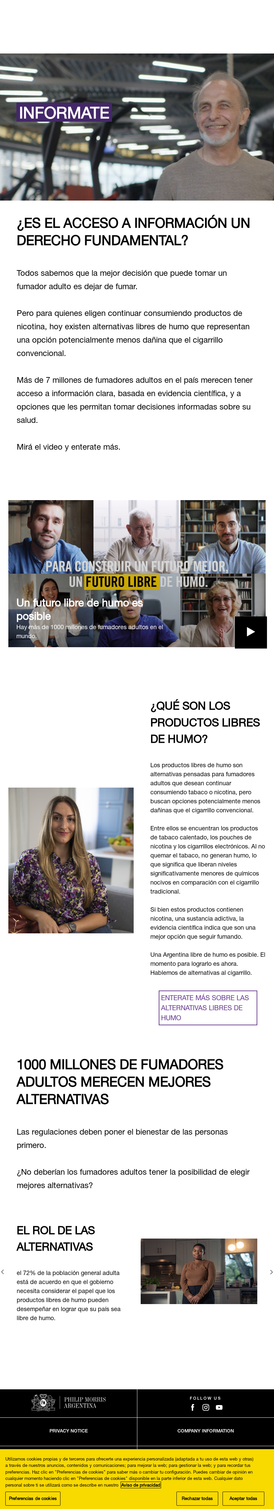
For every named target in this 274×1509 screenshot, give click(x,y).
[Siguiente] (271, 1272)
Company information (205, 1431)
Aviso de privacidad (140, 1485)
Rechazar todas (197, 1498)
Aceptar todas (244, 1498)
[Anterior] (2, 1272)
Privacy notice (68, 1431)
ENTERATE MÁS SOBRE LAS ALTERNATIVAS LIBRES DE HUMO (205, 1008)
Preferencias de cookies (33, 1498)
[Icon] (192, 1407)
